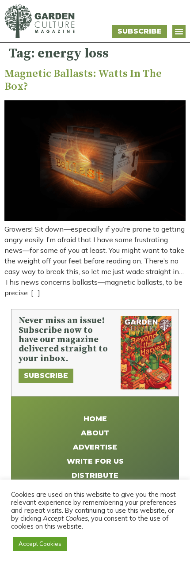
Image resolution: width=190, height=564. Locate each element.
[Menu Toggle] (179, 31)
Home (95, 419)
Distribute (95, 475)
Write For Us (95, 461)
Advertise (95, 447)
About (95, 433)
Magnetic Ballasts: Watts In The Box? (83, 80)
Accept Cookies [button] (40, 543)
